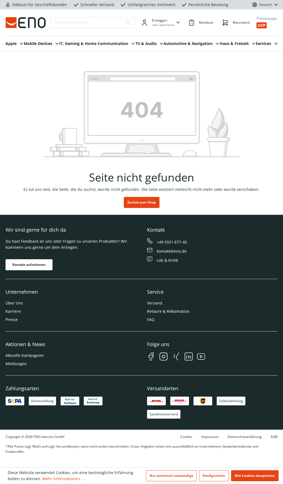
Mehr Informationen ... (63, 478)
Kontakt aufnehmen (29, 264)
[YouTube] (201, 357)
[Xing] (176, 357)
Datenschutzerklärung (244, 436)
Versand (154, 303)
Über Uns (14, 303)
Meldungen (16, 363)
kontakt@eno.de (172, 251)
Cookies (186, 436)
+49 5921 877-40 (172, 242)
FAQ (150, 319)
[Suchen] (129, 22)
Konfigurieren (214, 475)
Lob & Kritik (167, 260)
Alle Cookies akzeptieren (255, 475)
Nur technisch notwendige (171, 475)
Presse (12, 319)
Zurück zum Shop (141, 202)
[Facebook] (151, 357)
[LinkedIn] (189, 357)
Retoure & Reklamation (168, 311)
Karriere (13, 311)
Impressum (210, 436)
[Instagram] (163, 357)
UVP (262, 25)
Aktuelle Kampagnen (25, 355)
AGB (274, 436)
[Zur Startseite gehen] (26, 22)
